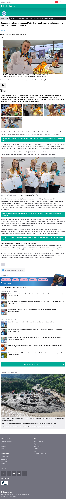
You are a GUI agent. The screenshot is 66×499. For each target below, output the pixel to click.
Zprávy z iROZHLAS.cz (9, 372)
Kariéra (36, 448)
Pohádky (23, 279)
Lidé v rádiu (37, 446)
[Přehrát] (3, 85)
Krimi (14, 279)
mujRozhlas (4, 275)
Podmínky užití (20, 494)
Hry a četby (5, 279)
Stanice (3, 446)
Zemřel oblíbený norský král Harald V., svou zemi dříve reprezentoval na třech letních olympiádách (29, 423)
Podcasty (4, 461)
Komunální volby (6, 444)
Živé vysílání (42, 279)
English (27, 494)
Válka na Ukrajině (6, 441)
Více (59, 18)
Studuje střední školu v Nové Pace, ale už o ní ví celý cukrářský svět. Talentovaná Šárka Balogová (31, 214)
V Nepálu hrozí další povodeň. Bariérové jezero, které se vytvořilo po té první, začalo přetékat (28, 426)
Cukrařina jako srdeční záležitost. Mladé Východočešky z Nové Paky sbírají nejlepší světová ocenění (32, 139)
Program (48, 9)
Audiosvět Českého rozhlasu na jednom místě (13, 287)
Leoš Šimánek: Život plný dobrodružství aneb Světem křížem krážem (31, 322)
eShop (3, 448)
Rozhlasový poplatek (40, 453)
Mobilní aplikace (6, 464)
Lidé (46, 18)
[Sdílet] (4, 91)
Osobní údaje (10, 494)
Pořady (22, 18)
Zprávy (3, 30)
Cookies (3, 494)
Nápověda (37, 444)
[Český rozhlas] (6, 2)
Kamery (63, 9)
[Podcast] (1, 91)
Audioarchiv (55, 9)
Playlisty (40, 18)
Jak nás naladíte (38, 441)
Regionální (5, 18)
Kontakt (36, 451)
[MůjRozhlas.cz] (3, 38)
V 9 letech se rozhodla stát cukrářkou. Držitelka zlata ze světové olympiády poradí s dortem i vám (33, 238)
